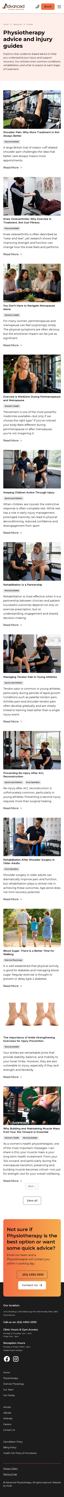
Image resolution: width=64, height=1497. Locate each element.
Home (5, 24)
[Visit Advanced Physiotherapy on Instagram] (15, 1359)
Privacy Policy (10, 1468)
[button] (59, 6)
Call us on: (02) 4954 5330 (20, 1322)
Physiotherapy (10, 1378)
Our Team (8, 1389)
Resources (17, 24)
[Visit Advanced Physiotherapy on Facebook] (6, 1359)
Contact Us (9, 1430)
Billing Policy (9, 1447)
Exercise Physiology (13, 1384)
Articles (7, 1407)
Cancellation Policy (13, 1441)
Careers (7, 1424)
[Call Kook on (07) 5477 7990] (37, 7)
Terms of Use (10, 1474)
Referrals (7, 1418)
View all (32, 1200)
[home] (13, 6)
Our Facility (9, 1395)
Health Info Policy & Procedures (20, 1453)
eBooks (7, 1412)
